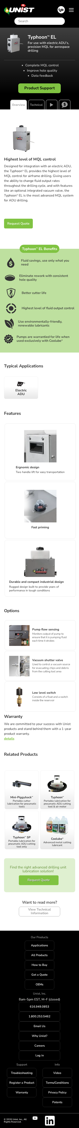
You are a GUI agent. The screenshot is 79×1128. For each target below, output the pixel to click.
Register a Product (21, 1083)
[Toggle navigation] (71, 9)
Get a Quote (39, 975)
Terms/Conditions (57, 1083)
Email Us (39, 1026)
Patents (57, 1102)
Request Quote (18, 223)
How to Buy (39, 965)
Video (57, 1073)
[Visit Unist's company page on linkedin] (50, 1121)
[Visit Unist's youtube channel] (37, 1118)
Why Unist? (39, 1036)
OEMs (39, 984)
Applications (39, 945)
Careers (39, 1046)
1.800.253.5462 (39, 1016)
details (9, 738)
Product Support (39, 88)
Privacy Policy (57, 1092)
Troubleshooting (22, 1073)
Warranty (22, 1092)
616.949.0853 (39, 1007)
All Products (39, 955)
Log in (39, 1055)
